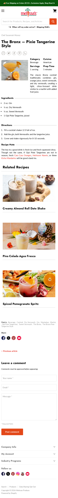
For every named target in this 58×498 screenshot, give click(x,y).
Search (3, 487)
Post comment (12, 431)
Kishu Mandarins (8, 158)
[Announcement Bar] (29, 3)
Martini (53, 322)
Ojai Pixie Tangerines (10, 324)
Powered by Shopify (9, 493)
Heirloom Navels (40, 155)
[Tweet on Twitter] (8, 338)
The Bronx (37, 324)
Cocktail (20, 322)
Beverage (11, 322)
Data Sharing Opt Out (27, 487)
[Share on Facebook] (3, 338)
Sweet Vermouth (25, 324)
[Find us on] (19, 338)
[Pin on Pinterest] (14, 338)
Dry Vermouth (29, 322)
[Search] (53, 21)
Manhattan (45, 322)
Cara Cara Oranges (22, 155)
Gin (38, 322)
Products (12, 487)
